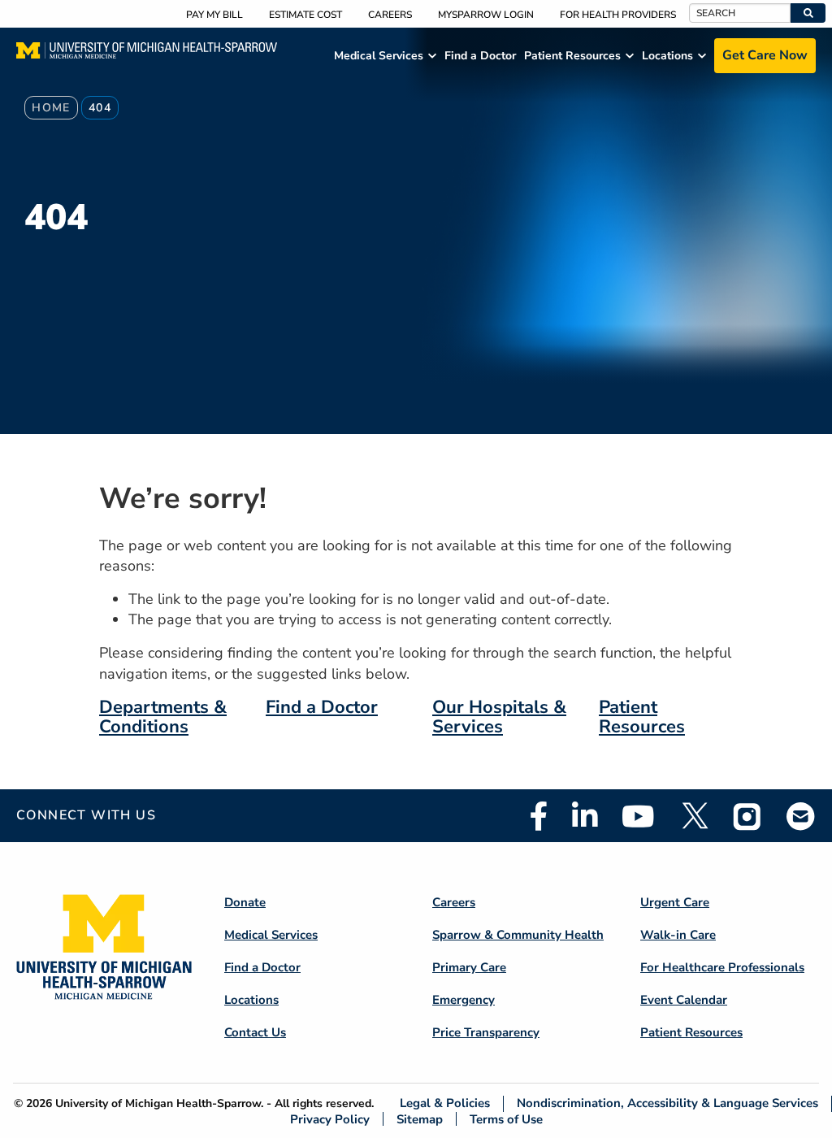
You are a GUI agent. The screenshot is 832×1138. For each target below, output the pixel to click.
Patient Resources (642, 717)
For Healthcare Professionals (722, 967)
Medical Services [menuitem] (378, 55)
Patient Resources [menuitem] (572, 55)
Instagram (747, 816)
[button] (808, 13)
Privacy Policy (330, 1119)
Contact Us (255, 1032)
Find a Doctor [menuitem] (480, 55)
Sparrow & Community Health (518, 935)
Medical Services (271, 935)
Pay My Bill (214, 14)
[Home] (146, 55)
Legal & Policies (445, 1103)
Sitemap (419, 1119)
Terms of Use (506, 1119)
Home (51, 107)
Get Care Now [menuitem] (765, 55)
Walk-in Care (678, 935)
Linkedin (584, 816)
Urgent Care (674, 902)
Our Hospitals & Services (499, 717)
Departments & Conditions (163, 717)
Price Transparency (486, 1032)
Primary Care (469, 967)
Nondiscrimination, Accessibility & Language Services (667, 1103)
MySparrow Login (486, 14)
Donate (245, 902)
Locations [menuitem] (667, 55)
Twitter (693, 816)
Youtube (638, 816)
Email (801, 815)
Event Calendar (683, 1000)
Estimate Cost (305, 14)
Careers (390, 14)
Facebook (539, 816)
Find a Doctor (322, 707)
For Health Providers (618, 14)
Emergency (463, 1000)
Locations (251, 1000)
